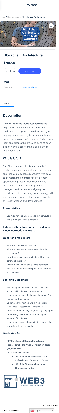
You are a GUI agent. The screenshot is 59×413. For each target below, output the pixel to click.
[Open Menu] (4, 5)
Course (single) (14, 17)
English (38, 410)
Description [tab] (7, 103)
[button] (51, 25)
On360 (32, 5)
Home (2, 17)
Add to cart (30, 71)
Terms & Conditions (10, 410)
